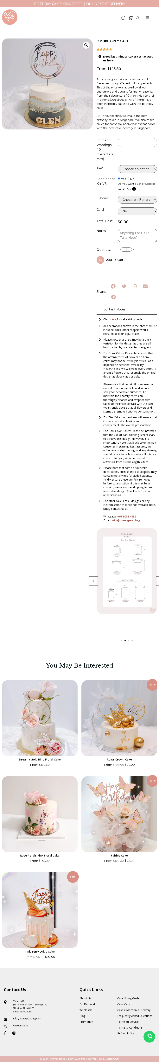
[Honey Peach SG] (9, 17)
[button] (123, 19)
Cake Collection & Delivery (133, 1010)
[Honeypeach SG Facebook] (6, 1033)
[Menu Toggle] (147, 17)
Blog (82, 1016)
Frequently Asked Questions (134, 1016)
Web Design (106, 1058)
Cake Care (123, 1004)
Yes (123, 179)
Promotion (86, 1022)
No (132, 179)
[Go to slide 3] (128, 640)
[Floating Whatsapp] (149, 1037)
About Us (85, 998)
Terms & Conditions (130, 1027)
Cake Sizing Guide (128, 998)
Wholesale (86, 1010)
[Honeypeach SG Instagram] (15, 1033)
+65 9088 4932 (126, 516)
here (113, 319)
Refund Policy (125, 1033)
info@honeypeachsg (125, 520)
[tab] (112, 309)
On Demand (87, 1004)
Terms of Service (128, 1022)
